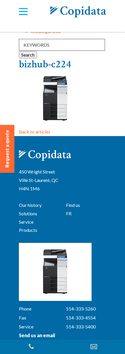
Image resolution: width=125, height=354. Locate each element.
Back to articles (34, 131)
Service (26, 222)
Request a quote (7, 149)
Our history (30, 205)
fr (69, 213)
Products (28, 230)
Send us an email (37, 335)
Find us (73, 205)
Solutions (28, 213)
